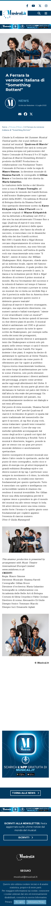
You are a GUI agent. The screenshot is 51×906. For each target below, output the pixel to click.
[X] (31, 114)
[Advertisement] (25, 699)
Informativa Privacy (36, 902)
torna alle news (24, 793)
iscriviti (24, 837)
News (23, 101)
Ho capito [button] (19, 902)
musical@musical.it (25, 877)
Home (12, 127)
